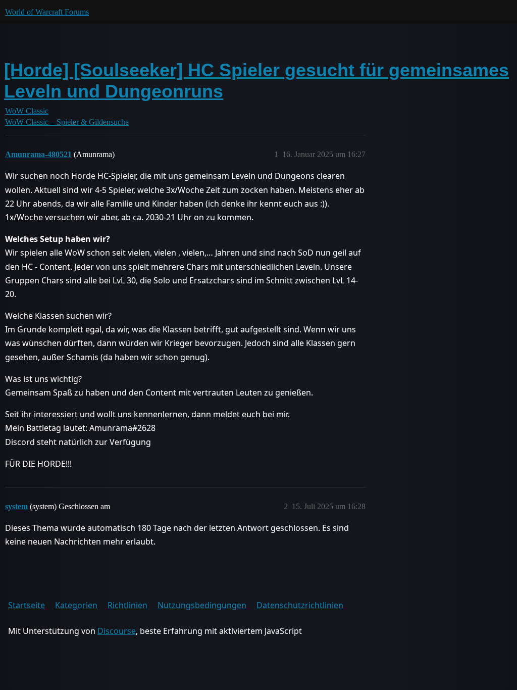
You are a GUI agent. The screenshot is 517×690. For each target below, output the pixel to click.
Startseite (26, 605)
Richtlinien (127, 605)
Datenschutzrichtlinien (299, 605)
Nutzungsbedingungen (202, 605)
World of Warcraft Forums (47, 12)
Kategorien (76, 605)
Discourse (116, 630)
